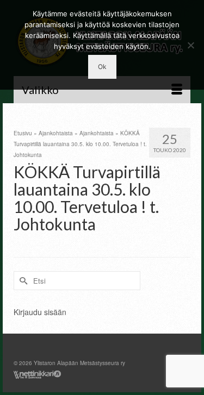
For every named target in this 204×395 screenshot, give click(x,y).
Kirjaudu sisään (40, 311)
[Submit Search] (22, 280)
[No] (190, 45)
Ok (102, 66)
